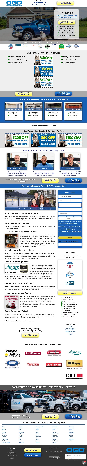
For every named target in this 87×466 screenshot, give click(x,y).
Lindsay (37, 429)
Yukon (70, 440)
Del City (3, 440)
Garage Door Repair (11, 453)
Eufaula (20, 430)
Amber (3, 426)
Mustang (37, 440)
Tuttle (70, 429)
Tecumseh (71, 426)
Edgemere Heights (6, 442)
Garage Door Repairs (39, 42)
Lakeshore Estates (40, 426)
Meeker (37, 435)
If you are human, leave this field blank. (68, 241)
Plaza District (55, 436)
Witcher (71, 436)
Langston (38, 428)
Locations (11, 458)
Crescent (4, 437)
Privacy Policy (66, 231)
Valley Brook (72, 430)
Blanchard (4, 430)
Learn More (8, 119)
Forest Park (21, 432)
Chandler (4, 433)
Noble (53, 429)
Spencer (54, 442)
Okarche (54, 432)
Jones (20, 439)
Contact (65, 42)
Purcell (53, 437)
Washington (71, 432)
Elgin (20, 429)
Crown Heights (5, 439)
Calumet (4, 432)
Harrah (20, 436)
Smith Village (55, 440)
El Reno (20, 428)
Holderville (21, 437)
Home (21, 42)
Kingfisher (21, 440)
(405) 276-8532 (65, 3)
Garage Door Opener (51, 42)
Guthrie (20, 433)
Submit (70, 237)
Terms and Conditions (76, 231)
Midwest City (38, 436)
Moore (37, 439)
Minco (37, 437)
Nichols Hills (55, 426)
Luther (37, 430)
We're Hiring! (54, 458)
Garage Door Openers (11, 455)
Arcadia (3, 428)
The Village (71, 428)
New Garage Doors (28, 42)
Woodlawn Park (72, 437)
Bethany (4, 429)
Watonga (71, 433)
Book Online (23, 93)
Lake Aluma (21, 442)
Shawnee (54, 439)
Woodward (71, 439)
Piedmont (54, 435)
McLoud (37, 433)
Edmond (20, 426)
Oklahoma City (55, 433)
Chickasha (4, 435)
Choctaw (4, 436)
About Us (59, 42)
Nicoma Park (55, 428)
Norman (54, 430)
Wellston (71, 435)
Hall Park (21, 435)
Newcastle (38, 442)
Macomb (37, 432)
